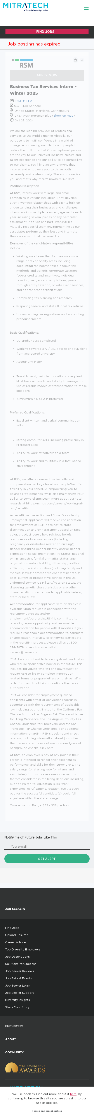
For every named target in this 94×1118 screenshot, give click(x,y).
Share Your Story (17, 1007)
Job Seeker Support (19, 992)
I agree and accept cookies (47, 1111)
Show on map (63, 115)
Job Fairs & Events (18, 978)
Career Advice (15, 942)
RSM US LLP (23, 101)
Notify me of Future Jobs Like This (30, 837)
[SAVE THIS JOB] (82, 60)
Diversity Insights (17, 999)
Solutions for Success (20, 963)
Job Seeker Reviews (19, 971)
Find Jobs (12, 927)
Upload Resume (16, 934)
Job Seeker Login (17, 985)
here (73, 1093)
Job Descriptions (17, 956)
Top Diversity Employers (22, 949)
